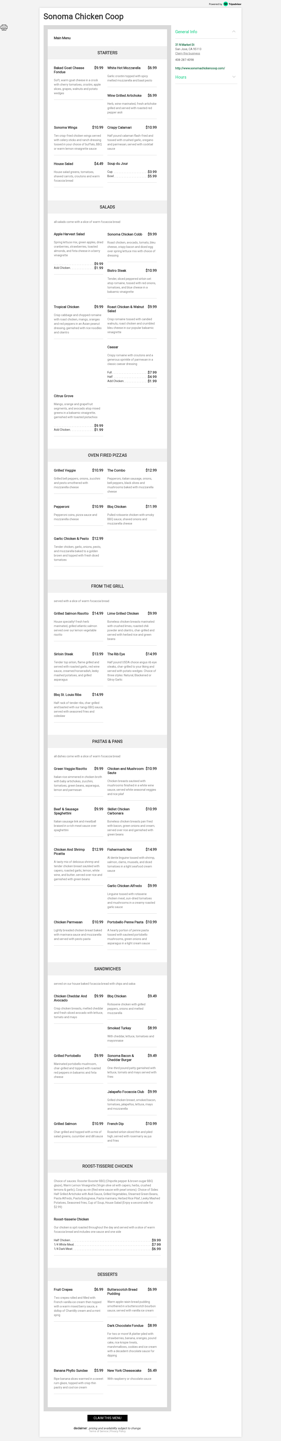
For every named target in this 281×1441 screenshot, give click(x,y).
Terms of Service (98, 1431)
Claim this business (187, 53)
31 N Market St (184, 44)
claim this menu (107, 1418)
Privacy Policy (118, 1431)
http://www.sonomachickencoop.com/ (200, 68)
